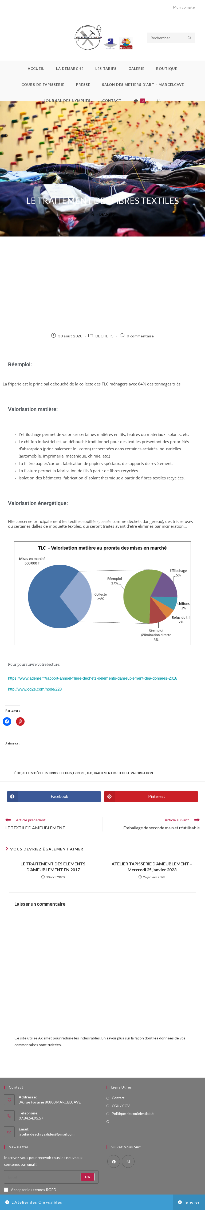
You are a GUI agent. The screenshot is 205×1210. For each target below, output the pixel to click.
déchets (41, 773)
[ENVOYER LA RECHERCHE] (190, 38)
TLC (89, 773)
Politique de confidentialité (132, 1114)
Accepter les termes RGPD (33, 1189)
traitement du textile (111, 773)
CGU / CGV (121, 1106)
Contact (118, 1098)
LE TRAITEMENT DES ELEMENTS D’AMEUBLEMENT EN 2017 (53, 866)
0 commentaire (140, 336)
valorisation (142, 773)
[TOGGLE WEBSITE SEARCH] (159, 101)
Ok (87, 1177)
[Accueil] (92, 214)
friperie (79, 773)
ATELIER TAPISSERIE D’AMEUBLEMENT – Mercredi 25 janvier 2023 (152, 866)
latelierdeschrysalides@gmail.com (46, 1134)
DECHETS (107, 214)
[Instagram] (128, 1161)
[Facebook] (113, 1161)
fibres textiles (60, 773)
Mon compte (184, 7)
